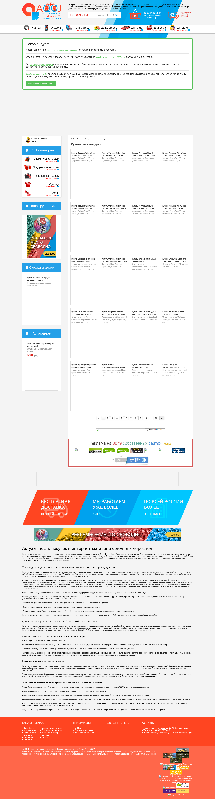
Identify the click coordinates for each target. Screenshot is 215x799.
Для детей (183, 27)
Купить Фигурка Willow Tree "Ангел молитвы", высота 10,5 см (174, 208)
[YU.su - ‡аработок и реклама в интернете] (182, 793)
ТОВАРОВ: (150, 18)
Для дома (160, 27)
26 (156, 418)
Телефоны (55, 27)
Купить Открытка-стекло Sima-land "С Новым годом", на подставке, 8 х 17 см (114, 314)
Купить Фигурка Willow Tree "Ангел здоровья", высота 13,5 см (83, 155)
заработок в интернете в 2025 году (110, 57)
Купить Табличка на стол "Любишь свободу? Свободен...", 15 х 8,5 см (173, 314)
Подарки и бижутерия (46, 167)
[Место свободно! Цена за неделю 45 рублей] (107, 540)
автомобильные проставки (41, 64)
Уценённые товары (47, 175)
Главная (36, 27)
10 (146, 418)
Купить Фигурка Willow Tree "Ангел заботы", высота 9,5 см (114, 208)
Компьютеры (82, 27)
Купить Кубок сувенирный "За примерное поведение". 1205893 (84, 367)
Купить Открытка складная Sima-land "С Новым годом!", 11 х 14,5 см (144, 314)
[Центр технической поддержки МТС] (169, 757)
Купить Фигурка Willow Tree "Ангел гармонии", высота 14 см (114, 261)
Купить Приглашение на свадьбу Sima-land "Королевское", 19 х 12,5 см (144, 367)
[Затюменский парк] (182, 757)
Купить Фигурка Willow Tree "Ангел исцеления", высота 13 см (144, 208)
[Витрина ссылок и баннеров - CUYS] (169, 769)
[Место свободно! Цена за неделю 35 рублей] (41, 258)
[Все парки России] (182, 787)
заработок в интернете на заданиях (62, 50)
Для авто (136, 27)
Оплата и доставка (84, 730)
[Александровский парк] (176, 764)
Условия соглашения (85, 732)
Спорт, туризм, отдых (46, 158)
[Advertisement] (107, 112)
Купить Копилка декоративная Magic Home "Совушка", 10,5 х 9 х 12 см (113, 367)
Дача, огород (109, 27)
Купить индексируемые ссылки (41, 83)
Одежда (54, 184)
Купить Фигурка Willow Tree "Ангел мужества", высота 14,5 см (113, 155)
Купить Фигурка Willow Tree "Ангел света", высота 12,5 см (174, 155)
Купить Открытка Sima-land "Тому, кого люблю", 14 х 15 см (174, 261)
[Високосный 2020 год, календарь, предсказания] (176, 782)
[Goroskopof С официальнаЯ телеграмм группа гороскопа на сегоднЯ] (169, 793)
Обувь (55, 192)
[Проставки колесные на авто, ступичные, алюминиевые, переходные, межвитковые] (176, 774)
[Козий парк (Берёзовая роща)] (176, 762)
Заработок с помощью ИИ (36, 74)
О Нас (78, 728)
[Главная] (41, 19)
